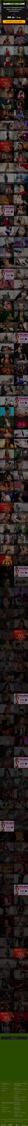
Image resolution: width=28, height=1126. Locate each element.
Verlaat (14, 14)
